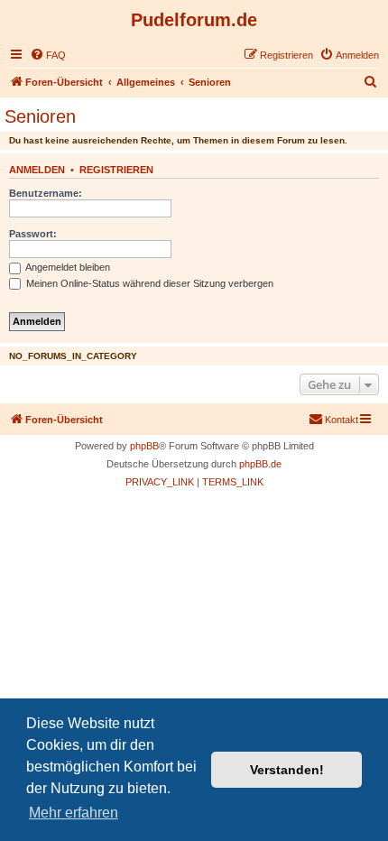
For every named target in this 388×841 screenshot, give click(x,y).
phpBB (144, 445)
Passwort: (33, 233)
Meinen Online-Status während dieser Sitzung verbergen (148, 283)
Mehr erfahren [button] (73, 812)
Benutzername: (45, 193)
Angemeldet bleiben (66, 267)
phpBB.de (260, 463)
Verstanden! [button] (287, 769)
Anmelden (37, 169)
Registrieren (116, 169)
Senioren (40, 116)
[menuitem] (48, 55)
